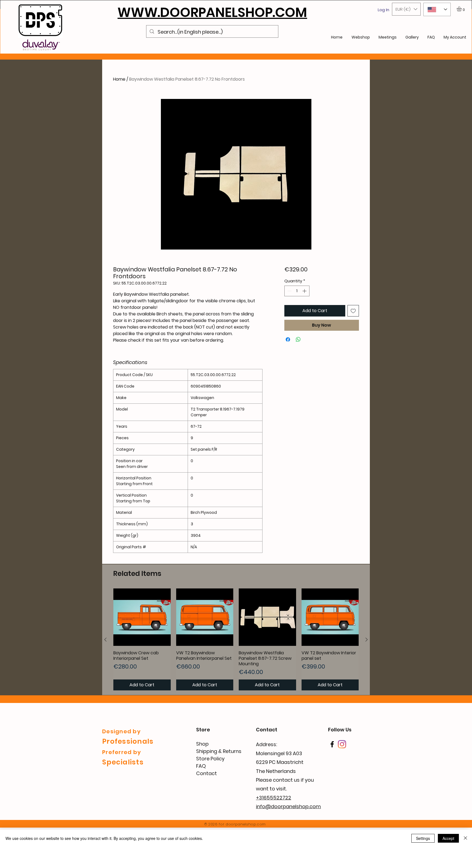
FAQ (201, 766)
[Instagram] (342, 744)
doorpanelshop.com (246, 824)
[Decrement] (289, 291)
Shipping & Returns (218, 751)
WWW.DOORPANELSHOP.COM (212, 12)
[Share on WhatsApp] (298, 339)
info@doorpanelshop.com (288, 806)
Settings (423, 838)
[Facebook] (332, 744)
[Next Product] (366, 639)
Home (119, 79)
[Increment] (305, 291)
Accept (448, 838)
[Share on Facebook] (288, 339)
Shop (202, 743)
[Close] (465, 838)
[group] (236, 639)
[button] (406, 9)
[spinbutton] (296, 291)
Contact (206, 773)
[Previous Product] (105, 639)
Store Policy (210, 758)
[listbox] (406, 9)
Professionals (128, 741)
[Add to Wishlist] (353, 310)
